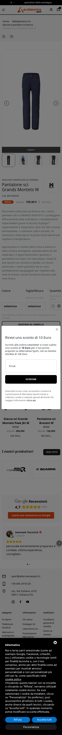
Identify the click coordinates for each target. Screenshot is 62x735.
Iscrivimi (31, 379)
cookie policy (13, 679)
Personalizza (31, 727)
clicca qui (31, 400)
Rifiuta (18, 719)
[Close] (57, 329)
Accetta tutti (44, 719)
